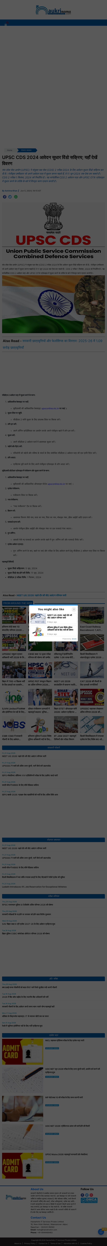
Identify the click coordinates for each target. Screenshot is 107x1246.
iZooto (74, 639)
